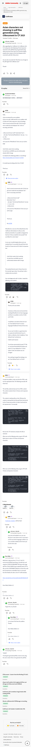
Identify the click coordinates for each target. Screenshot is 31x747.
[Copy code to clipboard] (26, 284)
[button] (3, 3)
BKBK (9, 182)
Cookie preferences (7, 739)
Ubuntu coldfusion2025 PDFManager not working (15, 701)
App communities (12, 7)
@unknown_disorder (10, 520)
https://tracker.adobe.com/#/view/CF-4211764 (13, 157)
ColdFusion (20, 7)
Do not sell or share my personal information (12, 742)
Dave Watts (8, 556)
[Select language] (20, 3)
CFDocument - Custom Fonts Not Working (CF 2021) (15, 674)
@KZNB (10, 223)
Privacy (21, 737)
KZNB (6, 110)
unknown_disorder (9, 41)
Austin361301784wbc (10, 93)
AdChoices (7, 745)
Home (4, 7)
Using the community (7, 737)
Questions (5, 9)
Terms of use (16, 737)
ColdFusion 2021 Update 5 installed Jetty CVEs (14, 709)
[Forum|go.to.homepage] (11, 3)
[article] (15, 99)
